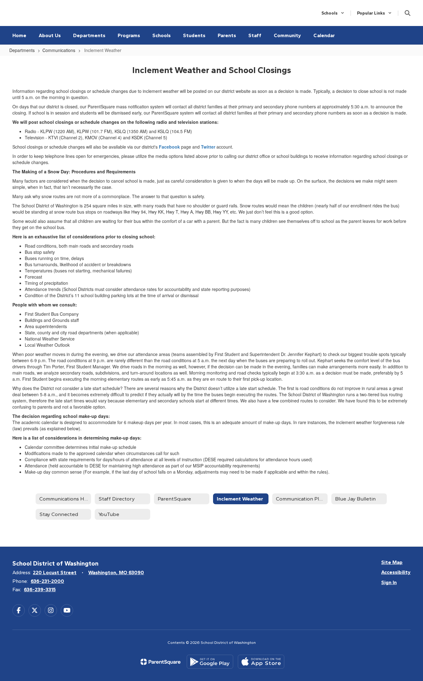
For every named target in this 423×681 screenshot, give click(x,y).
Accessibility (396, 572)
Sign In (389, 582)
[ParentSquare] (160, 661)
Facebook (169, 147)
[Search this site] (407, 13)
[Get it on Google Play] (210, 662)
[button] (332, 13)
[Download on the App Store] (261, 662)
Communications (58, 50)
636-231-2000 (47, 581)
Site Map (392, 562)
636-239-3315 (40, 589)
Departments (22, 50)
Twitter (208, 147)
